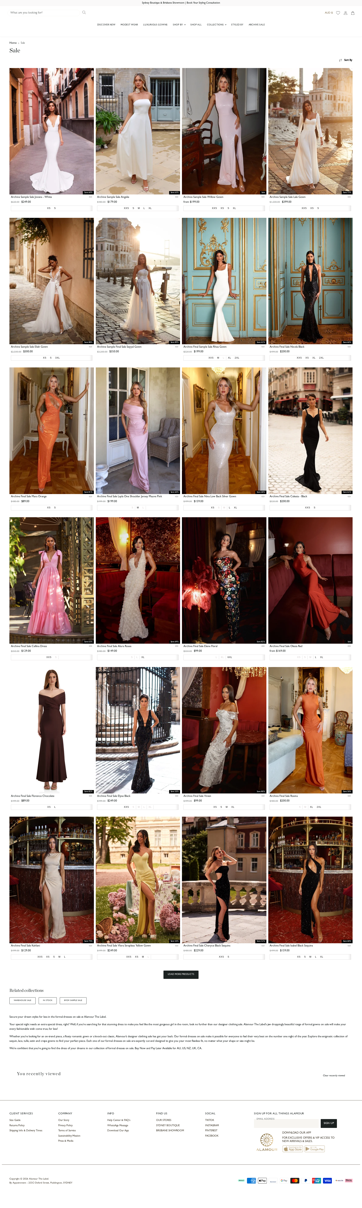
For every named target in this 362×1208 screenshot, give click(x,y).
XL (222, 657)
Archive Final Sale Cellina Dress (29, 646)
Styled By (237, 25)
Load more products (181, 974)
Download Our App (118, 1130)
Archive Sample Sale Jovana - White (31, 197)
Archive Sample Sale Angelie (113, 197)
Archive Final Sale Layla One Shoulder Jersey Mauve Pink (129, 496)
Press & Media (65, 1141)
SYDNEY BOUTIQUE (168, 1125)
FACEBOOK (212, 1136)
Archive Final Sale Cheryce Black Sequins (206, 946)
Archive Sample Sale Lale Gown (288, 197)
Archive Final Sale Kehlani (25, 946)
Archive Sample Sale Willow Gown (203, 197)
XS (299, 657)
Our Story (63, 1120)
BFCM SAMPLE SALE (73, 1000)
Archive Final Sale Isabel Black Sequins (291, 946)
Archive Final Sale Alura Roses (114, 646)
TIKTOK (209, 1120)
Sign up (329, 1123)
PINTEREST (211, 1130)
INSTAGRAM (212, 1125)
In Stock (47, 1000)
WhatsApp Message (117, 1125)
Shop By (178, 25)
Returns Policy (17, 1125)
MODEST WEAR (129, 25)
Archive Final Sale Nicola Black (287, 347)
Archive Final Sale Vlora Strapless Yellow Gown (124, 946)
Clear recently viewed (334, 1076)
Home (13, 43)
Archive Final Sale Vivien (197, 796)
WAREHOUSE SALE (22, 1000)
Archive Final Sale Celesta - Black (288, 496)
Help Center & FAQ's (118, 1120)
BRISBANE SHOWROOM (170, 1130)
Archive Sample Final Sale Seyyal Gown (119, 347)
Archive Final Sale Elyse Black (113, 796)
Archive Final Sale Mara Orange (29, 496)
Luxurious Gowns (155, 25)
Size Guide (15, 1120)
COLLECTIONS (216, 25)
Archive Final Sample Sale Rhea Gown (205, 347)
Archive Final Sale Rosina (284, 796)
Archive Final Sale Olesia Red (286, 646)
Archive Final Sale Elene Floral (200, 646)
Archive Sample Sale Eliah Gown (29, 347)
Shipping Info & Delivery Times (25, 1130)
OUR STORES (163, 1120)
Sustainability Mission (69, 1136)
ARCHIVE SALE (257, 25)
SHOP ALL (196, 25)
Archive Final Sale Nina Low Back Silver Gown (209, 496)
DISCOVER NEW (106, 25)
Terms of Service (67, 1130)
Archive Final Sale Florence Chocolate (32, 796)
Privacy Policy (65, 1125)
